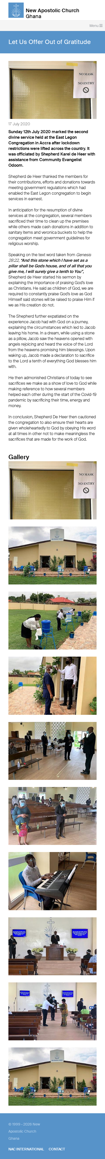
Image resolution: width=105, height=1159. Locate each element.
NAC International (26, 1149)
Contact (57, 1149)
